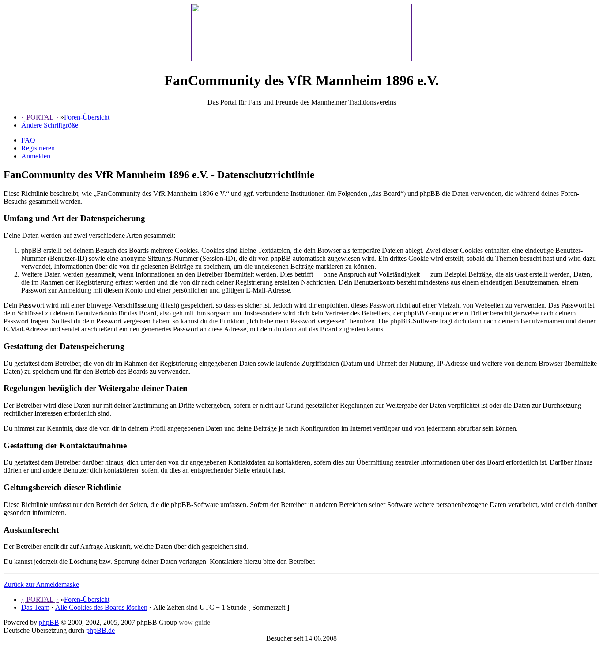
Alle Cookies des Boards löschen (101, 607)
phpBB (49, 622)
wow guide (194, 622)
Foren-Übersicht (86, 117)
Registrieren (38, 148)
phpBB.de (100, 630)
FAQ (28, 140)
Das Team (35, 607)
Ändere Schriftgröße (49, 125)
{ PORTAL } (40, 117)
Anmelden (35, 156)
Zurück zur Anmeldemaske (41, 584)
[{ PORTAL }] (301, 59)
